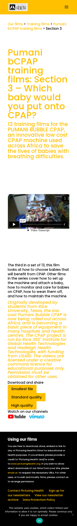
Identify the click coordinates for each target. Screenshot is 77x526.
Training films (38, 24)
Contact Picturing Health (26, 491)
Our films (15, 24)
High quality (22, 405)
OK (39, 520)
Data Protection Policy (39, 500)
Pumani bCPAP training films (37, 26)
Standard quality (26, 397)
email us (13, 472)
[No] (72, 515)
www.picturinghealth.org (25, 463)
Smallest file (22, 388)
